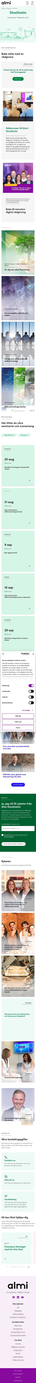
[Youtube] (22, 1297)
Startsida (3, 8)
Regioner (9, 8)
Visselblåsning (18, 1380)
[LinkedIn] (18, 1297)
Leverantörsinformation (18, 1335)
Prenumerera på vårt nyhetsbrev (13, 844)
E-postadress (10, 824)
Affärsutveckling (18, 1314)
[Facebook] (13, 1297)
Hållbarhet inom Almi (18, 1347)
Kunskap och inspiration (18, 1317)
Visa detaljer (26, 710)
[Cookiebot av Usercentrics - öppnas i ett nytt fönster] (21, 654)
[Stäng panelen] (33, 654)
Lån (18, 1307)
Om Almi (18, 1344)
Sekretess (18, 1377)
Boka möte (18, 79)
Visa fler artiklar (18, 784)
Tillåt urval (18, 722)
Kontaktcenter (18, 1329)
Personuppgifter (18, 1374)
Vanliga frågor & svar (18, 1332)
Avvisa (18, 727)
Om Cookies (18, 1370)
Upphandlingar (18, 1357)
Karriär (18, 1353)
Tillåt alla (18, 716)
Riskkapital (18, 1311)
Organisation (18, 1350)
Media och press (18, 1360)
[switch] (31, 691)
